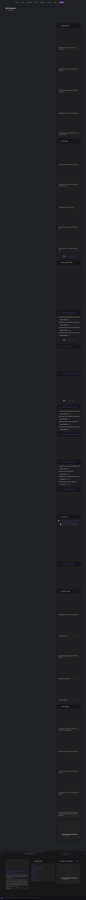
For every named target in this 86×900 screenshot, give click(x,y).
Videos (36, 2)
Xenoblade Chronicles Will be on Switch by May (68, 113)
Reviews (17, 2)
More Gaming (29, 2)
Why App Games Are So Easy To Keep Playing (67, 481)
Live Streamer (35, 873)
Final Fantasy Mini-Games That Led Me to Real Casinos (69, 476)
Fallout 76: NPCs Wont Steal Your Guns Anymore (69, 164)
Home (6, 10)
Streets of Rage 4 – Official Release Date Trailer (68, 614)
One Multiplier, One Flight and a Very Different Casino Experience (71, 466)
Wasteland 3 (15, 351)
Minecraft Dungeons (19, 419)
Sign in (61, 2)
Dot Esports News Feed (68, 489)
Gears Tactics (16, 283)
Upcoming (11, 74)
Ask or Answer (35, 877)
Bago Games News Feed (68, 461)
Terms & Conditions (32, 897)
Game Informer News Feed (69, 312)
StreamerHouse (66, 835)
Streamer (42, 2)
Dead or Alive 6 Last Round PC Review (66, 471)
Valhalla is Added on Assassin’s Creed (66, 207)
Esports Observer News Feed (70, 373)
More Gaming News (36, 869)
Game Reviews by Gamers (37, 867)
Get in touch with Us (36, 879)
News (22, 2)
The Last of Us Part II (63, 636)
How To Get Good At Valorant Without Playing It (68, 751)
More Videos (34, 871)
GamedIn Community (36, 875)
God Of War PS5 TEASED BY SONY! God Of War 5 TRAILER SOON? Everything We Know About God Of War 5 (69, 814)
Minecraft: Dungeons (20, 216)
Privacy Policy (39, 897)
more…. (78, 861)
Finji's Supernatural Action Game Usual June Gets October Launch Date (72, 327)
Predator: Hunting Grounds (23, 148)
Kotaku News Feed (67, 346)
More (55, 2)
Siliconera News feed (68, 563)
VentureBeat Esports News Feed (71, 434)
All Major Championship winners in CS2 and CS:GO (68, 421)
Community (49, 2)
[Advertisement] (43, 849)
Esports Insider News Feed (69, 407)
